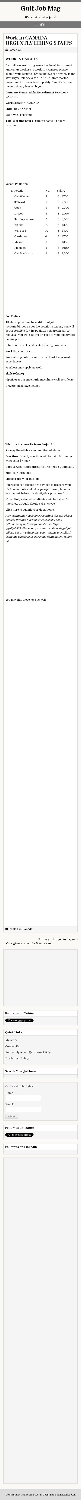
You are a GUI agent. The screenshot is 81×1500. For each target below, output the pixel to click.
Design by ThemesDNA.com (59, 1494)
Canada (27, 929)
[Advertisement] (40, 155)
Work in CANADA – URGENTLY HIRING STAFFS (38, 40)
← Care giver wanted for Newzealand (28, 943)
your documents (43, 509)
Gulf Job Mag (40, 8)
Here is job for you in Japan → (58, 939)
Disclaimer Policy (17, 1058)
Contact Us (12, 1046)
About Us (11, 1040)
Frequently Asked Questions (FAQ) (27, 1052)
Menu (43, 25)
